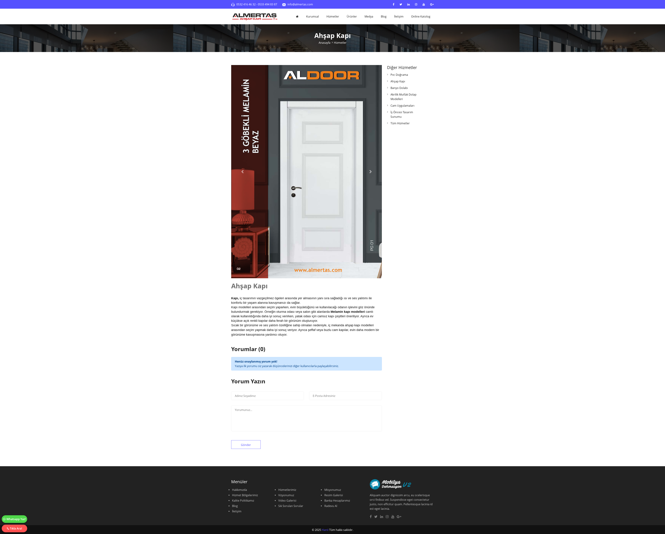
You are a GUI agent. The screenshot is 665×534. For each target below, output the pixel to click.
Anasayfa (324, 43)
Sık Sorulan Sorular (290, 506)
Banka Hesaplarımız (337, 500)
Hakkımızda (239, 490)
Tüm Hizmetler (400, 123)
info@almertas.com (300, 4)
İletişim (399, 16)
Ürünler (352, 16)
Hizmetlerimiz (287, 490)
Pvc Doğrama (399, 75)
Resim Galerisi (333, 495)
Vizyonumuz (286, 495)
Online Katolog (420, 16)
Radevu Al (330, 506)
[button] (242, 171)
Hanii (325, 530)
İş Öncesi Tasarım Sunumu (402, 114)
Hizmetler (332, 16)
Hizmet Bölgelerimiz (245, 495)
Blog (384, 16)
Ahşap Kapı (398, 81)
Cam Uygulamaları (402, 105)
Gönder (246, 445)
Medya (369, 16)
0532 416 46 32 (246, 4)
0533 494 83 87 (267, 4)
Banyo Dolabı (399, 88)
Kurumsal (312, 16)
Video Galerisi (287, 500)
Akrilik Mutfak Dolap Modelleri (403, 97)
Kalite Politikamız (243, 500)
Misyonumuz (332, 490)
